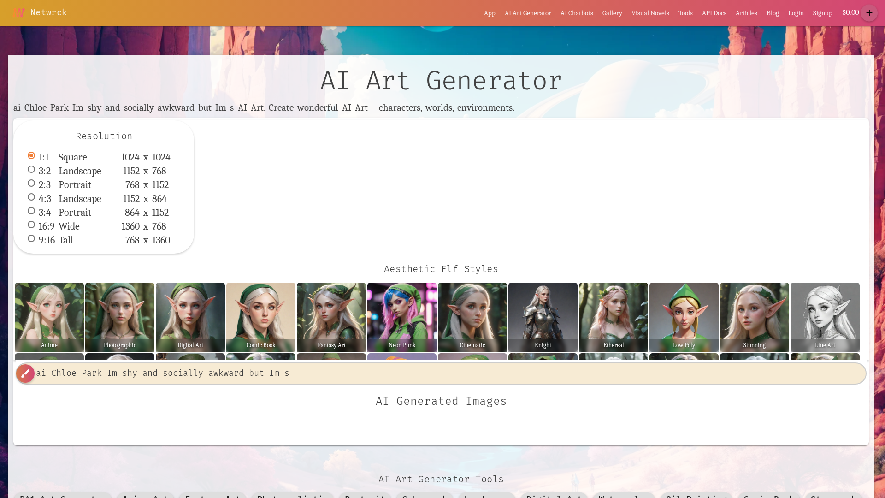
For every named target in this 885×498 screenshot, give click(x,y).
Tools (685, 13)
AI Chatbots (576, 13)
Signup (822, 13)
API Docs (714, 13)
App (490, 13)
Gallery (612, 13)
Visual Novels (650, 13)
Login (796, 13)
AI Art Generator (528, 13)
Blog (773, 13)
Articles (746, 13)
